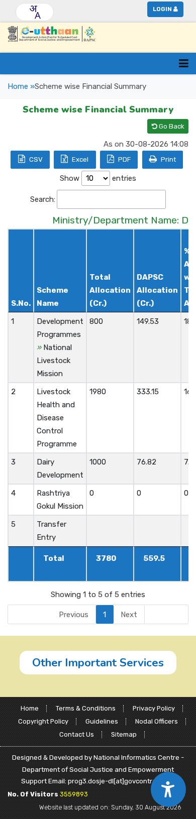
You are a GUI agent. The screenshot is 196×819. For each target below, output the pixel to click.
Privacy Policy (154, 708)
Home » (21, 86)
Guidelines (101, 721)
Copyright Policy (43, 721)
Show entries (98, 178)
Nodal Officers (156, 721)
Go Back (170, 126)
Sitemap (124, 734)
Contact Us (76, 734)
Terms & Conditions (86, 708)
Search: (42, 199)
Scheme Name (52, 297)
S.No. (21, 303)
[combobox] (35, 12)
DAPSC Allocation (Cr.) (157, 290)
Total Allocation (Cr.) (110, 290)
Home (30, 708)
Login (162, 9)
